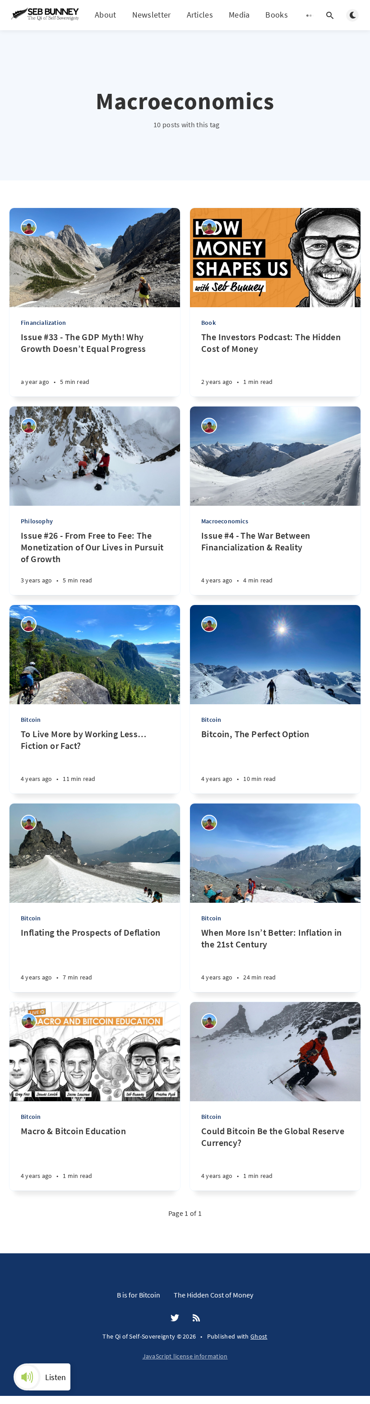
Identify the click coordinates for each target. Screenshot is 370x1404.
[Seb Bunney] (29, 227)
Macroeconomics (224, 521)
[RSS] (196, 1318)
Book (208, 323)
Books (276, 15)
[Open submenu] (311, 15)
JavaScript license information (185, 1356)
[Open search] (330, 15)
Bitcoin (31, 720)
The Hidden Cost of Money (213, 1294)
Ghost (259, 1336)
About (105, 14)
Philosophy (37, 521)
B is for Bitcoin (138, 1294)
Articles (200, 14)
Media (239, 14)
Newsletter (151, 14)
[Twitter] (175, 1318)
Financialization (43, 323)
